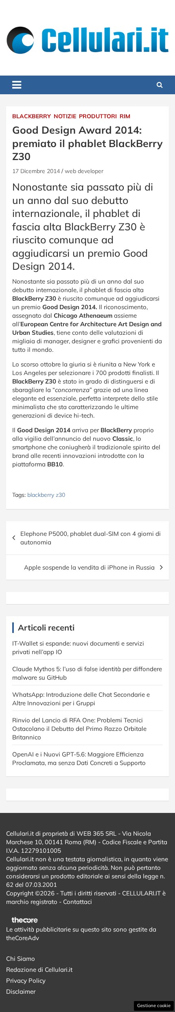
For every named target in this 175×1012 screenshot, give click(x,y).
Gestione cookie (154, 1005)
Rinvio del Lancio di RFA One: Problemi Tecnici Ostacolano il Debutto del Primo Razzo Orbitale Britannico (79, 728)
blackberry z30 (46, 494)
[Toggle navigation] (16, 85)
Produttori (98, 116)
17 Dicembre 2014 (36, 171)
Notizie (65, 116)
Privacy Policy (26, 980)
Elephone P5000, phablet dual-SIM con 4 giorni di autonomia (90, 538)
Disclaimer (20, 991)
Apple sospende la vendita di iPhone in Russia (89, 567)
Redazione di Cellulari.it (39, 969)
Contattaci (77, 902)
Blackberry (31, 116)
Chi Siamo (20, 958)
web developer (84, 171)
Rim (125, 116)
